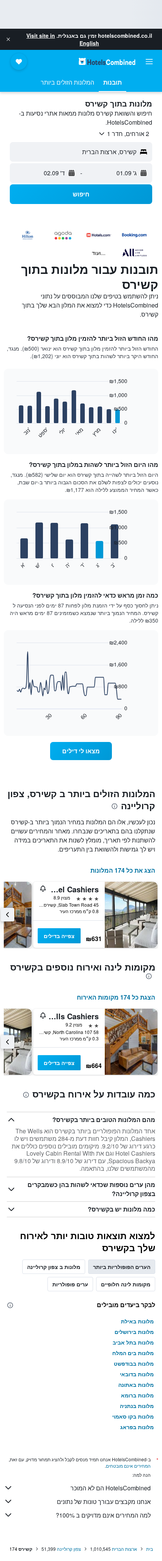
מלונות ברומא (137, 1395)
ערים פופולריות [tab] (70, 1284)
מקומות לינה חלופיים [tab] (125, 1284)
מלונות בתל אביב (133, 1342)
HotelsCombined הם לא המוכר (110, 1488)
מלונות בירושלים (134, 1331)
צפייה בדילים (59, 936)
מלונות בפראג (137, 1427)
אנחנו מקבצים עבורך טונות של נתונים (104, 1501)
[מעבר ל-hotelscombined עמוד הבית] (107, 61)
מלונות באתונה (136, 1384)
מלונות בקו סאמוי (133, 1416)
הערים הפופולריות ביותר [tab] (121, 1266)
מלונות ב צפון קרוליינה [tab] (53, 1266)
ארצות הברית (124, 1549)
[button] (8, 39)
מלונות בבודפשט (134, 1363)
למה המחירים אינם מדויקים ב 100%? (103, 1515)
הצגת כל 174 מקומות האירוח (116, 997)
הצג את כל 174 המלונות (122, 870)
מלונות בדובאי (137, 1374)
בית (149, 1549)
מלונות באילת (137, 1321)
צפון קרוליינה (69, 1549)
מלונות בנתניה (137, 1406)
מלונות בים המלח (133, 1353)
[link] (81, 751)
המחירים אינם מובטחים (128, 1465)
